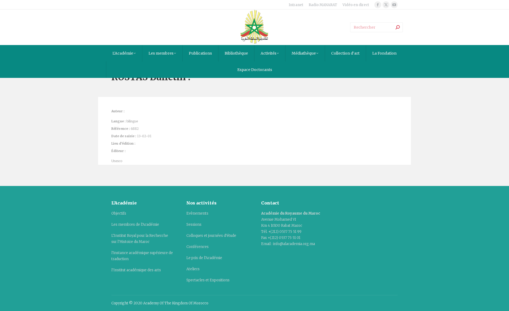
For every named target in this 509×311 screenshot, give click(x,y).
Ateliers (193, 269)
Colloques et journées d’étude (211, 235)
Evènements (197, 213)
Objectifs (118, 213)
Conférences (197, 247)
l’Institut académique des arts (136, 270)
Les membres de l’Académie (135, 224)
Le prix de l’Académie (204, 258)
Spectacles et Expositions (208, 280)
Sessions (193, 224)
